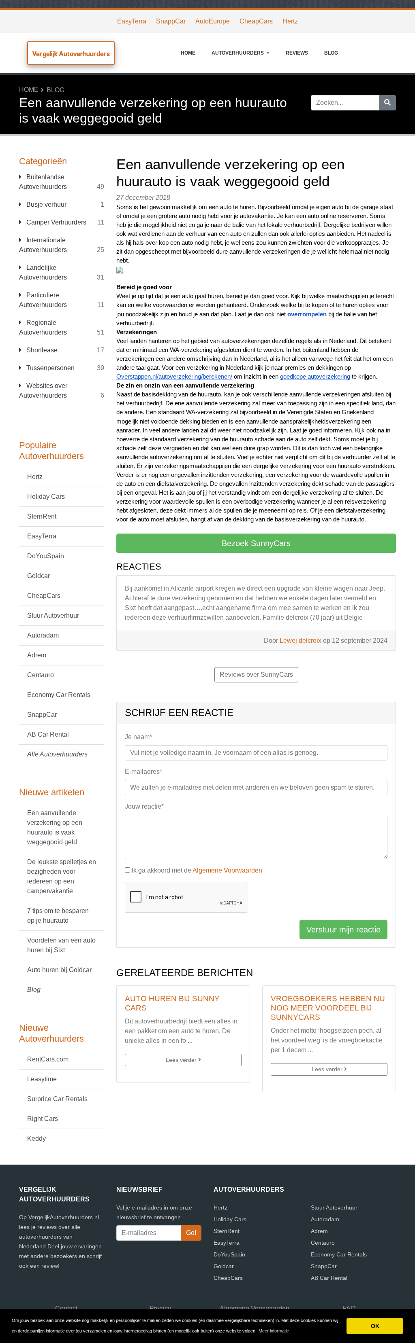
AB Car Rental (48, 734)
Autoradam (43, 635)
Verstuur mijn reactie (343, 929)
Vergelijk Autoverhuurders (71, 53)
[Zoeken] (387, 102)
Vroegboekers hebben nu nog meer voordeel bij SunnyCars (328, 1007)
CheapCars (256, 21)
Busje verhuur (45, 204)
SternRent (41, 516)
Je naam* (138, 736)
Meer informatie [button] (274, 1330)
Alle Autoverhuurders (57, 754)
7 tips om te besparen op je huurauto (58, 915)
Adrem (36, 655)
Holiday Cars (46, 496)
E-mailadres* (143, 771)
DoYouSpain (45, 556)
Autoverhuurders (238, 53)
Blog (331, 53)
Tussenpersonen (50, 367)
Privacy (160, 1308)
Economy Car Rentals (58, 694)
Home (188, 53)
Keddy (36, 1138)
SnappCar (171, 21)
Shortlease (41, 350)
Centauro (40, 675)
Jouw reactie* (144, 806)
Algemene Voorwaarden (227, 870)
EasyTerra (131, 21)
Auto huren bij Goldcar (59, 969)
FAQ (348, 1308)
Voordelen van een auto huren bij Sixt (61, 945)
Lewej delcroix (300, 640)
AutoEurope (212, 21)
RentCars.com (47, 1059)
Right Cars (42, 1118)
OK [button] (375, 1326)
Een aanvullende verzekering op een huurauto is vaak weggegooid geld (54, 827)
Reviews (297, 53)
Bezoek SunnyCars (256, 543)
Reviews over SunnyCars (256, 674)
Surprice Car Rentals (57, 1098)
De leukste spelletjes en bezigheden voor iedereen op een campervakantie (61, 876)
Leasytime (42, 1079)
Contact (66, 1308)
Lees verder (182, 1060)
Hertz (290, 21)
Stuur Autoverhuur (53, 615)
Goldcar (38, 575)
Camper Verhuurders (55, 222)
